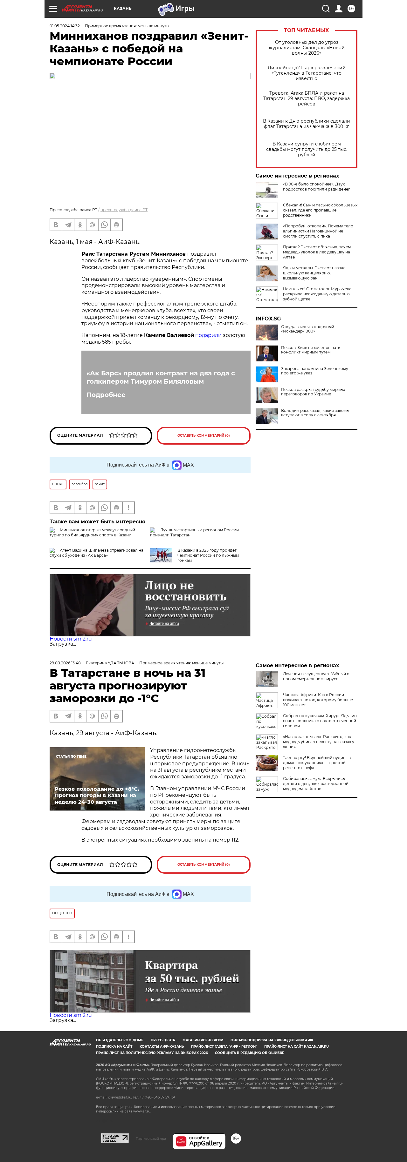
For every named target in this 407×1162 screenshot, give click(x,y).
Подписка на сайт (114, 1046)
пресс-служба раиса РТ (124, 209)
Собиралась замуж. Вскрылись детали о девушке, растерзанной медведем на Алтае (315, 783)
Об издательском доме (119, 1040)
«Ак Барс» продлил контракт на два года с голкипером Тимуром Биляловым (160, 377)
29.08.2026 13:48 (65, 663)
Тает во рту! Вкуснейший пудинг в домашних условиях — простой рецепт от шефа (317, 762)
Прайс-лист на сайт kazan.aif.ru (296, 1046)
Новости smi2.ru (71, 639)
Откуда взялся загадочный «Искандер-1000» (307, 329)
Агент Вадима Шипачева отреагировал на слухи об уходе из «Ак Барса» (96, 553)
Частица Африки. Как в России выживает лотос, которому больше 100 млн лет (318, 699)
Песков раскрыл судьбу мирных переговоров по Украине (313, 391)
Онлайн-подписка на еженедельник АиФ (272, 1040)
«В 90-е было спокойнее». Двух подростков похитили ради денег (316, 186)
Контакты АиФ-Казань (162, 1046)
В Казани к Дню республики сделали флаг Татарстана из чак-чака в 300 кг (306, 123)
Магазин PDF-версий (203, 1040)
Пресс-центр (163, 1040)
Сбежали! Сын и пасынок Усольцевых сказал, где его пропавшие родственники (320, 210)
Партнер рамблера (151, 1138)
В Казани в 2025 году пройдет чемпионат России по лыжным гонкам (208, 555)
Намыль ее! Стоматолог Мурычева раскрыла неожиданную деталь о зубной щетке (317, 293)
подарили (208, 335)
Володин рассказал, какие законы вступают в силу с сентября (315, 412)
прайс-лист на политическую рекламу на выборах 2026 (152, 1053)
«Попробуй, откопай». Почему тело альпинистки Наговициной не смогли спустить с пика (318, 231)
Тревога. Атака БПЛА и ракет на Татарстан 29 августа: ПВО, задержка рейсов (306, 99)
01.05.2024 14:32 (65, 26)
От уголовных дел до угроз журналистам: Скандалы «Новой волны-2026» (307, 48)
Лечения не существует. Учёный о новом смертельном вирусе (316, 676)
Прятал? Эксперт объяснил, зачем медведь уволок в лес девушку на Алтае (317, 252)
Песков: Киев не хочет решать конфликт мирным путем (310, 350)
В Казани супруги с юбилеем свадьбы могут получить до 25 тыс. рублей (306, 149)
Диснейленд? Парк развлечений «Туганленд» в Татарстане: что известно (307, 73)
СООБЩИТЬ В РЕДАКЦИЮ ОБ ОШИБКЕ (249, 1053)
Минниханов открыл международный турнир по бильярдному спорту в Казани (92, 532)
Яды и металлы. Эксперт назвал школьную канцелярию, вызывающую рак (314, 272)
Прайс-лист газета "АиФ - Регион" (224, 1046)
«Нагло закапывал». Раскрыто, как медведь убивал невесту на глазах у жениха (318, 741)
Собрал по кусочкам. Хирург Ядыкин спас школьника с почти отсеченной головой (320, 720)
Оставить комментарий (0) (203, 435)
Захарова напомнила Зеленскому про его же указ (314, 370)
